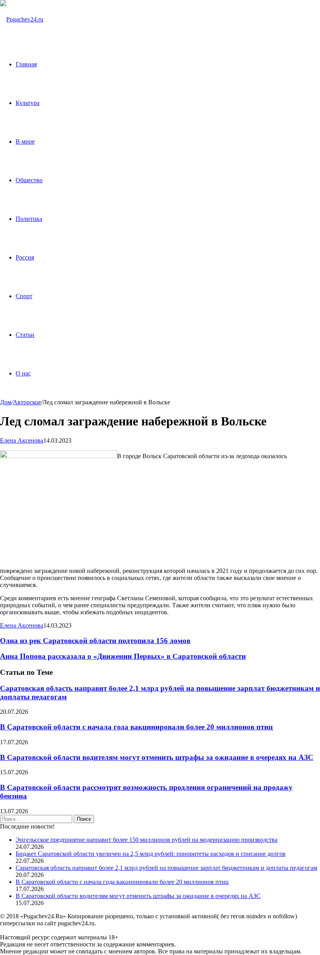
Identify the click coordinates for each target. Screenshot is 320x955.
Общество (29, 180)
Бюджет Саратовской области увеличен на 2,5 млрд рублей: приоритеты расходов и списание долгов (151, 853)
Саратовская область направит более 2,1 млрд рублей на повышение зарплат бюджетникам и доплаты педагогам (166, 867)
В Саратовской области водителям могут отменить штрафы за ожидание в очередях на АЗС (156, 757)
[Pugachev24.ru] (21, 19)
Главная (26, 64)
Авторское (27, 402)
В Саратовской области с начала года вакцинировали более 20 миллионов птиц (136, 727)
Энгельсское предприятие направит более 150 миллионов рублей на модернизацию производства (146, 839)
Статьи (25, 334)
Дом (5, 402)
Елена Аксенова (21, 440)
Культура (27, 103)
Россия (25, 257)
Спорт (24, 296)
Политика (29, 218)
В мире (25, 141)
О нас (23, 373)
